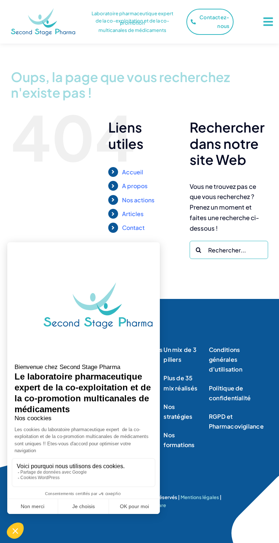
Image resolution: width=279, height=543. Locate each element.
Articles (132, 214)
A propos (134, 186)
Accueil (132, 172)
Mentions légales (200, 497)
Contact (133, 227)
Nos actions (138, 200)
